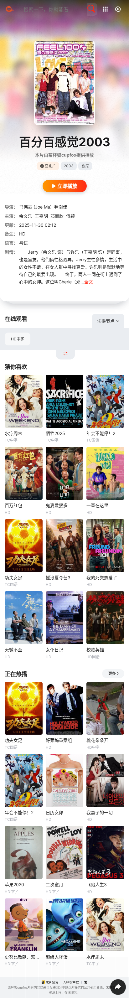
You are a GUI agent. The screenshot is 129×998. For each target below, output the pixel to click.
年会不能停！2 (100, 433)
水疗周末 (13, 433)
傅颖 (70, 216)
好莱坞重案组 (59, 740)
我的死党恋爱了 (101, 577)
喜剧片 (50, 165)
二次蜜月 (54, 884)
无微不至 (13, 649)
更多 (112, 673)
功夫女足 (13, 577)
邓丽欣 (57, 216)
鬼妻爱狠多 (57, 505)
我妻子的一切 (99, 812)
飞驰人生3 (96, 884)
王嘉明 (41, 216)
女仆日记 (54, 649)
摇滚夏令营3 (58, 577)
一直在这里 (97, 505)
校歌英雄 (95, 649)
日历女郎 (54, 812)
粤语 (23, 243)
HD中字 (17, 339)
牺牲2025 (55, 433)
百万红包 (13, 505)
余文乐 (25, 216)
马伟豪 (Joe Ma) (35, 206)
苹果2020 (14, 884)
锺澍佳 (60, 206)
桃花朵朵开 (97, 740)
